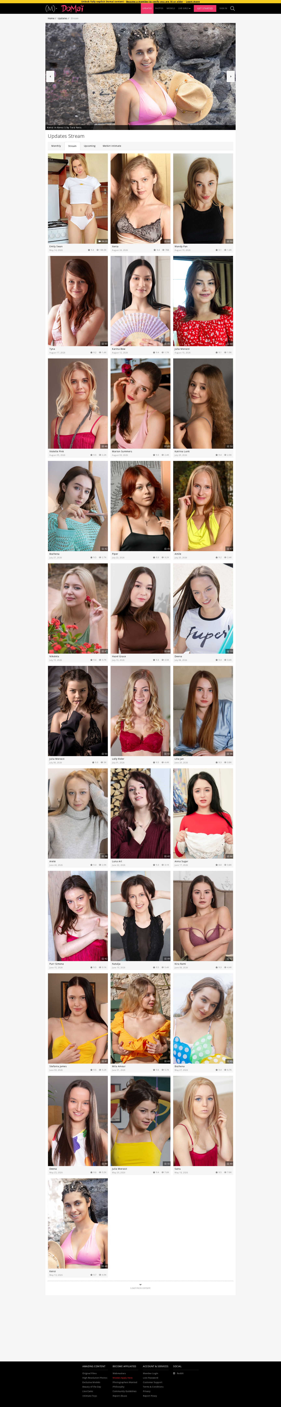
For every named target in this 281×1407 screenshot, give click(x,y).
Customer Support (152, 1382)
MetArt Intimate (112, 145)
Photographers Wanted (125, 1382)
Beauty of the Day (91, 1386)
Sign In (223, 8)
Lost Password (150, 1377)
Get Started (205, 8)
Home (51, 18)
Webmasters (119, 1373)
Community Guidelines (124, 1391)
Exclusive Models (91, 1382)
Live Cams (87, 1391)
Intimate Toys (89, 1395)
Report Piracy (150, 1395)
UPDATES (147, 8)
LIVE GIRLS (183, 8)
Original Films (89, 1373)
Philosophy (118, 1386)
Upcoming (90, 145)
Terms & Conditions (153, 1386)
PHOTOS (159, 8)
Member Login (150, 1373)
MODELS (171, 8)
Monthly (56, 145)
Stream (72, 146)
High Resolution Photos (94, 1377)
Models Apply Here (123, 1377)
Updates (62, 18)
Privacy (147, 1391)
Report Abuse (120, 1395)
